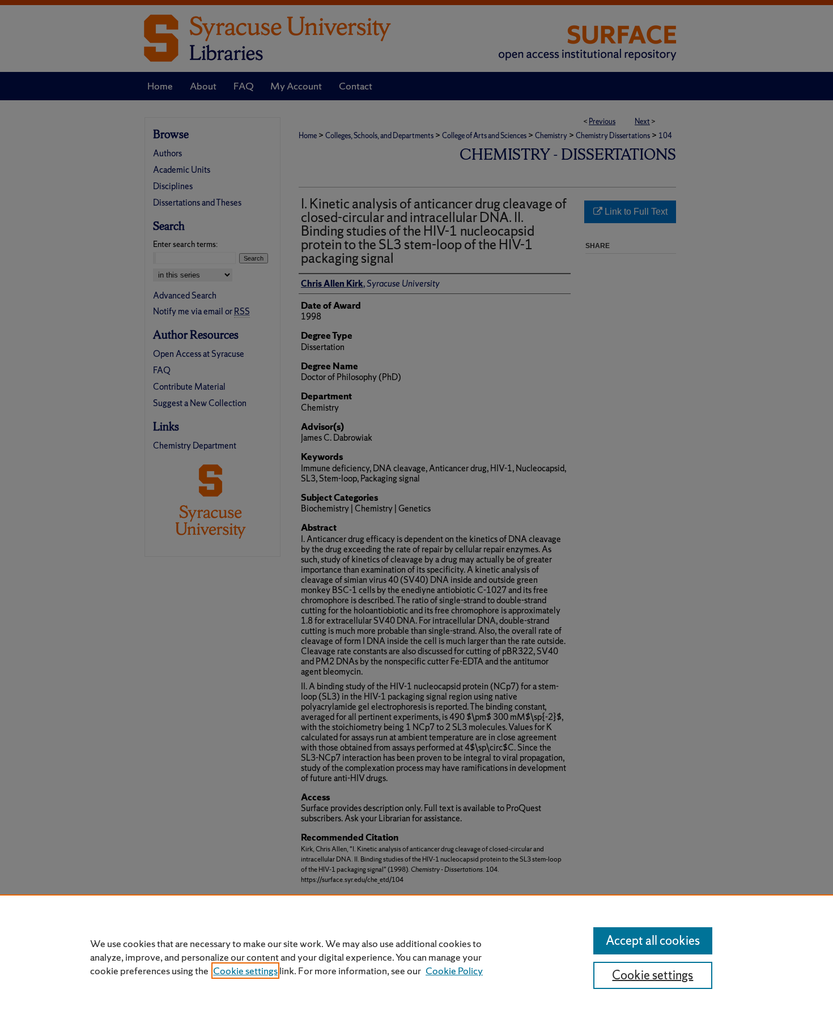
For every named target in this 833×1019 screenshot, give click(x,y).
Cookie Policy (454, 970)
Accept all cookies (653, 940)
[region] (416, 956)
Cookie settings (245, 970)
